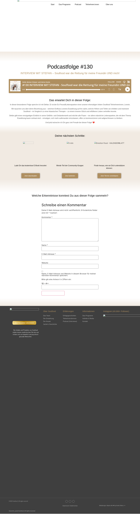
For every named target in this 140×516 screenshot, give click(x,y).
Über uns (109, 4)
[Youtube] (73, 501)
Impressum (66, 506)
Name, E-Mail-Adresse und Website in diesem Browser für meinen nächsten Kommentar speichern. (69, 274)
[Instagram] (66, 501)
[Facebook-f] (70, 501)
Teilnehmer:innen (92, 4)
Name (45, 245)
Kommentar (47, 217)
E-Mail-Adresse (49, 254)
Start (52, 4)
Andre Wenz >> (120, 505)
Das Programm (64, 4)
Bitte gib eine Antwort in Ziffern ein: (56, 279)
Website (45, 263)
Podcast (78, 4)
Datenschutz (74, 506)
